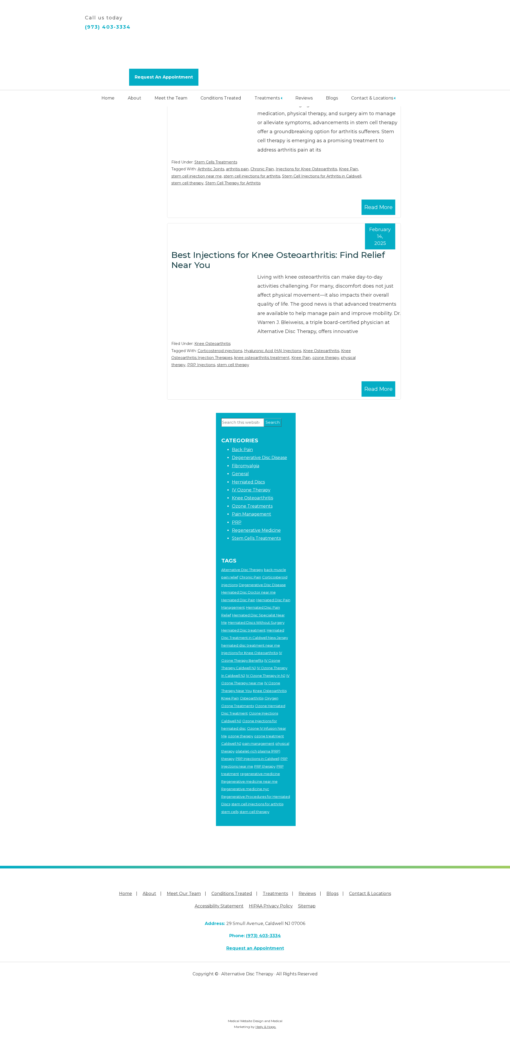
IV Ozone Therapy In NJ (265, 675)
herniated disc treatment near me (250, 645)
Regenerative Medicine (256, 530)
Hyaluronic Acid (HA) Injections (272, 350)
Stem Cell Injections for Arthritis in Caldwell (321, 176)
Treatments (267, 98)
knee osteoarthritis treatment (262, 357)
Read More (378, 207)
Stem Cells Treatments (215, 162)
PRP (236, 522)
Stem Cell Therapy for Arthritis (233, 183)
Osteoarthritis (252, 698)
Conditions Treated (221, 98)
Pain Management (251, 514)
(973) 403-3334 (108, 27)
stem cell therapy (187, 183)
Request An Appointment (164, 77)
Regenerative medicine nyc (245, 789)
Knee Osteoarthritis (212, 343)
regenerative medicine (260, 774)
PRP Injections (201, 364)
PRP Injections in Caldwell (257, 758)
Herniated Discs (248, 482)
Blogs (332, 98)
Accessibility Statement (219, 906)
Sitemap (307, 906)
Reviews (304, 98)
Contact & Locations (372, 98)
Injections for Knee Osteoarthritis (306, 169)
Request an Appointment (255, 948)
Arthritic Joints (211, 169)
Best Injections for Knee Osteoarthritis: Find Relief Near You (278, 260)
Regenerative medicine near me (249, 781)
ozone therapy (325, 357)
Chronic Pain (262, 169)
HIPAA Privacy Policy (271, 906)
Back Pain (242, 449)
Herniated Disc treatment (243, 630)
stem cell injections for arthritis (252, 176)
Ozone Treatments (252, 506)
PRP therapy (264, 766)
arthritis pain (237, 169)
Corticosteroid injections (220, 350)
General (240, 473)
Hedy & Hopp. (266, 1027)
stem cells (230, 812)
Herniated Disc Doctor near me (248, 592)
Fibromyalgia (245, 465)
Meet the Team (171, 98)
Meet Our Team (184, 893)
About (134, 98)
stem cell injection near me (196, 176)
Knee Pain (348, 169)
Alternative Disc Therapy (242, 570)
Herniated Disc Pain (238, 600)
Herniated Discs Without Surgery (256, 622)
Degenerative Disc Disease (259, 457)
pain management (258, 743)
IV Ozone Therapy (251, 489)
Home (107, 98)
